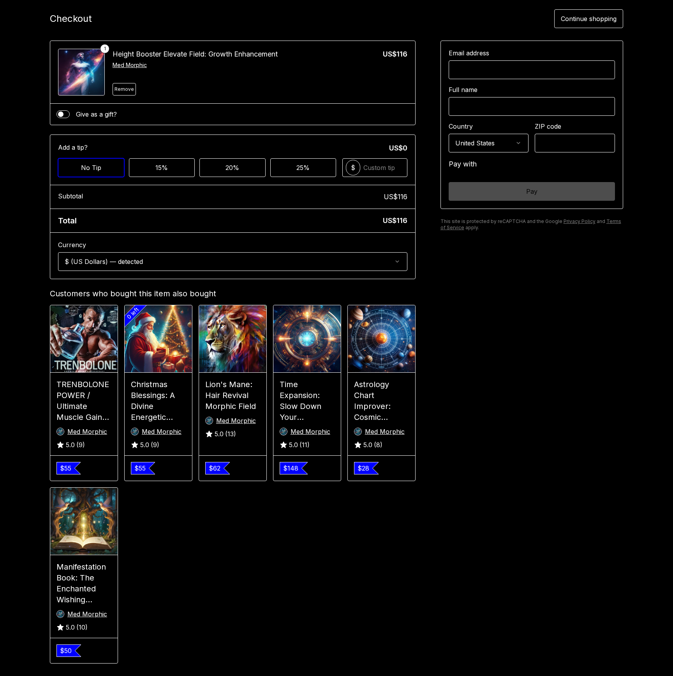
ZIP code (548, 126)
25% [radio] (303, 168)
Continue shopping (589, 19)
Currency (72, 245)
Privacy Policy (579, 221)
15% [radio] (161, 168)
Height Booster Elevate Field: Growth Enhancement (195, 54)
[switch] (63, 114)
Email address (469, 53)
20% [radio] (232, 168)
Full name (463, 90)
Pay (531, 191)
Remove (124, 89)
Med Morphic (130, 65)
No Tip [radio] (91, 168)
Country (461, 126)
